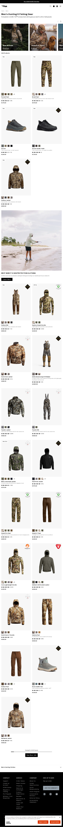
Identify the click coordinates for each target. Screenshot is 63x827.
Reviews (19, 796)
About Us (33, 781)
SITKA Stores (7, 787)
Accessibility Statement (34, 801)
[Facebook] (45, 794)
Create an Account (6, 784)
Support (5, 781)
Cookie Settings (8, 822)
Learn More (6, 279)
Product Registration (20, 793)
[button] (2, 94)
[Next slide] (61, 21)
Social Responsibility (34, 788)
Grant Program (34, 791)
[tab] (31, 767)
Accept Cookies (55, 822)
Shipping (19, 785)
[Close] (60, 817)
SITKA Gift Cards (19, 803)
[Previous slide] (58, 21)
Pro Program (7, 794)
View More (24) (31, 755)
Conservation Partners (34, 794)
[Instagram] (51, 794)
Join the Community (51, 788)
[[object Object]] (14, 37)
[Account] (57, 6)
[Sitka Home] (16, 6)
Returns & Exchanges (19, 789)
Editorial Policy (35, 798)
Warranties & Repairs (20, 799)
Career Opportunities (34, 784)
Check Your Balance (20, 807)
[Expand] (61, 767)
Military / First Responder (7, 797)
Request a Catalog (6, 790)
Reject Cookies (43, 822)
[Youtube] (57, 794)
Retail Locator (20, 783)
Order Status (20, 781)
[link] (14, 37)
